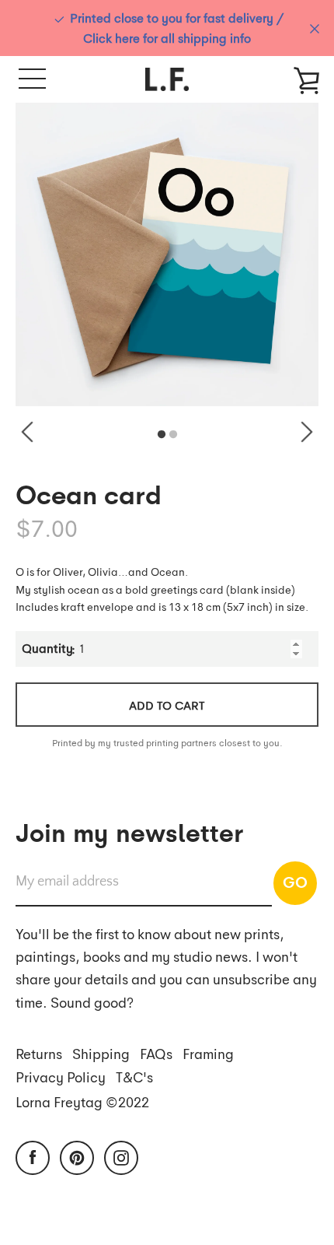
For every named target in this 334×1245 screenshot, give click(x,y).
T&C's (134, 1076)
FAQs (156, 1053)
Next (306, 432)
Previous (27, 432)
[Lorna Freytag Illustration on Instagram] (121, 1155)
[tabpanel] (167, 254)
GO (295, 882)
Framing (208, 1053)
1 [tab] (161, 435)
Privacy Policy (61, 1076)
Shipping (101, 1053)
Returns (39, 1053)
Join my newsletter (129, 831)
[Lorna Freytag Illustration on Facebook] (32, 1155)
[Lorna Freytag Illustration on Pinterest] (77, 1155)
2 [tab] (173, 435)
